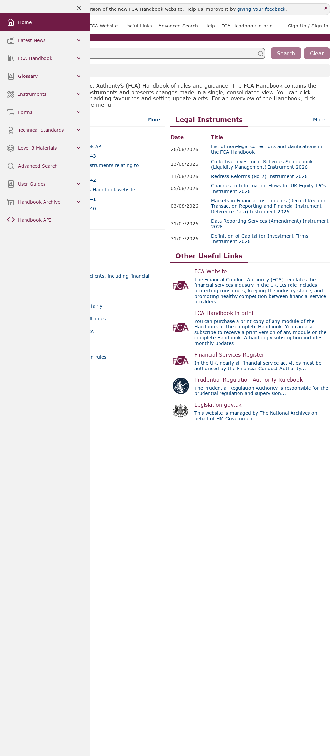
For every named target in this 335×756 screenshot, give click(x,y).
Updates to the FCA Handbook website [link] (90, 189)
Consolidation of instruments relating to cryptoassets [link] (92, 168)
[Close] (326, 8)
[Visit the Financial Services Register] (181, 360)
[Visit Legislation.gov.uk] (181, 411)
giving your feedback (261, 9)
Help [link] (209, 25)
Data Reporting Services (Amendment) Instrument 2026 (270, 223)
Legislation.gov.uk (217, 405)
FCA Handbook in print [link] (247, 25)
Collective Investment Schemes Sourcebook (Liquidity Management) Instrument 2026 (262, 164)
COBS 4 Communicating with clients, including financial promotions (84, 278)
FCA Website (210, 271)
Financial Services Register (229, 355)
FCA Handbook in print (224, 313)
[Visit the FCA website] (181, 285)
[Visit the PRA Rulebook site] (181, 386)
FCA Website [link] (103, 25)
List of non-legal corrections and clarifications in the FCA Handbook (266, 149)
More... (156, 119)
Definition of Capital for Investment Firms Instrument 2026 (259, 238)
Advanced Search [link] (178, 25)
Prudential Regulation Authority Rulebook (248, 379)
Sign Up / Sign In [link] (308, 25)
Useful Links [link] (138, 25)
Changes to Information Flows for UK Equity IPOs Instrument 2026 (268, 188)
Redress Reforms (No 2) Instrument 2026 (259, 176)
